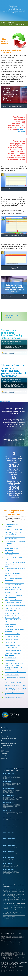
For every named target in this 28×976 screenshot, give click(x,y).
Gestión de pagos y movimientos (11, 625)
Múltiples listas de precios (13, 529)
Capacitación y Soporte (8, 738)
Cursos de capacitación (8, 743)
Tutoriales (4, 741)
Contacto (4, 753)
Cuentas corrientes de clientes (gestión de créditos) (15, 614)
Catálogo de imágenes (12, 592)
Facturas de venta (11, 642)
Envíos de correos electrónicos (15, 605)
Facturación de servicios (13, 650)
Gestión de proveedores (13, 603)
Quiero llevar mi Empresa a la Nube (14, 434)
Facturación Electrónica (14, 690)
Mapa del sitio (12, 964)
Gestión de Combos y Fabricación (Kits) (12, 553)
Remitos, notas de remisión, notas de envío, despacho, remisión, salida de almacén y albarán (14, 666)
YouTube (4, 756)
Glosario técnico (6, 745)
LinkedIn (4, 758)
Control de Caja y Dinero (13, 682)
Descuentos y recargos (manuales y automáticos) (13, 588)
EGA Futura (14, 714)
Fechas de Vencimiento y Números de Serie (13, 574)
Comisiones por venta (12, 675)
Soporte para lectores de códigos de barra (13, 533)
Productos (10, 22)
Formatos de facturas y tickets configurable (12, 646)
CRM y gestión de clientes (13, 600)
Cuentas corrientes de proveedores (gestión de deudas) (13, 619)
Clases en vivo (5, 748)
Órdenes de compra (11, 637)
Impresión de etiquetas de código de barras (13, 596)
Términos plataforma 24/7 (17, 962)
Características (6, 730)
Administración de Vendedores (15, 672)
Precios (3, 733)
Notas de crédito (10, 658)
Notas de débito (10, 660)
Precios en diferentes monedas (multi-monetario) (15, 538)
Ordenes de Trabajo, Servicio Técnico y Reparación (14, 609)
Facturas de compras (11, 639)
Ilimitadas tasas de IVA (12, 634)
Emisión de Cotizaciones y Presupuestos (13, 654)
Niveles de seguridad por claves (15, 685)
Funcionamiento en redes (13, 697)
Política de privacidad (6, 962)
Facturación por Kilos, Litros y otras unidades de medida (15, 583)
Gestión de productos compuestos (12, 549)
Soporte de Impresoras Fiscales (15, 688)
